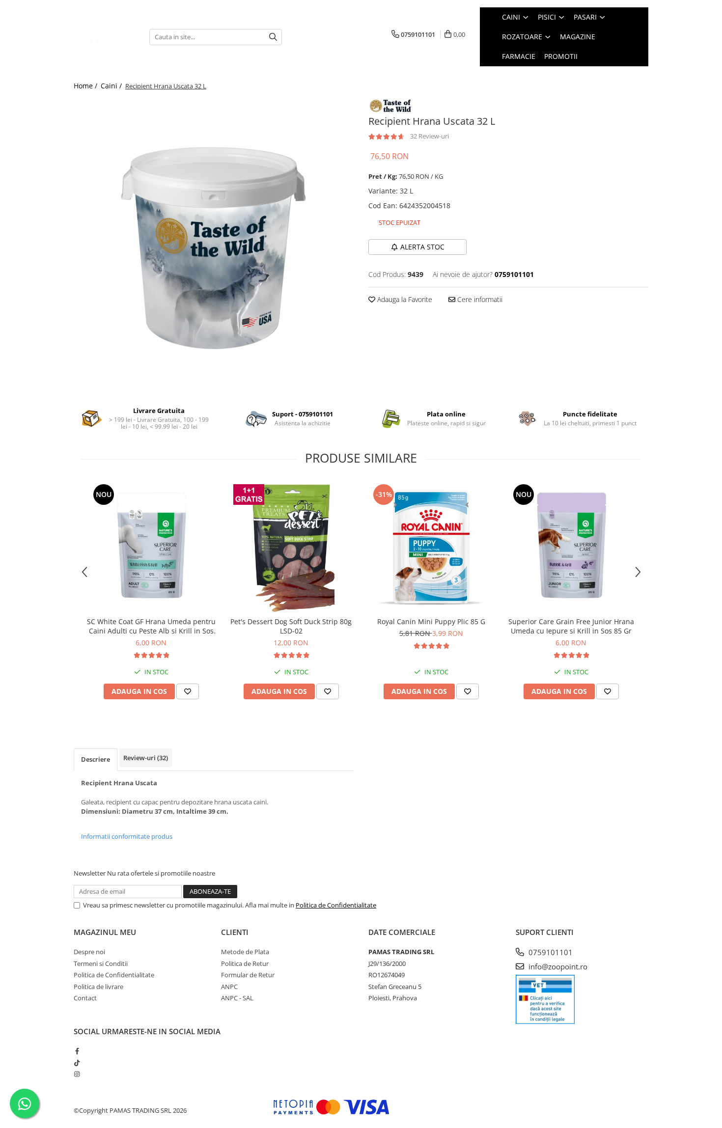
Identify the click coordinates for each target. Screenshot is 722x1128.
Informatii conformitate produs (126, 836)
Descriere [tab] (95, 759)
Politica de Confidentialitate (336, 905)
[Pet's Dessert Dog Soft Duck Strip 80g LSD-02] (291, 547)
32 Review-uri (429, 136)
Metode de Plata (245, 951)
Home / (86, 85)
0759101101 (550, 952)
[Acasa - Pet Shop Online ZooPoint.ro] (104, 37)
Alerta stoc (422, 246)
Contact (85, 997)
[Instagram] (77, 1074)
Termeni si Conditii (101, 963)
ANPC (229, 986)
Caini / (112, 85)
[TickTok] (77, 1062)
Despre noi (89, 951)
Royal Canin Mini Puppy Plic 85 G (431, 621)
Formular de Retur (248, 974)
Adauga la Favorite (403, 299)
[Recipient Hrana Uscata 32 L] (214, 245)
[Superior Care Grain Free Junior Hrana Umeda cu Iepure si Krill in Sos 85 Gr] (571, 547)
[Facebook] (77, 1050)
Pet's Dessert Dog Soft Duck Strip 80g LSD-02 (291, 626)
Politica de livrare (98, 986)
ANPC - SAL (237, 997)
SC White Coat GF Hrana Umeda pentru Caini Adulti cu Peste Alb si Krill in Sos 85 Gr (151, 626)
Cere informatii (478, 299)
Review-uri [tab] (145, 757)
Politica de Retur (245, 963)
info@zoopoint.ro (557, 966)
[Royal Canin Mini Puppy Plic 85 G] (431, 547)
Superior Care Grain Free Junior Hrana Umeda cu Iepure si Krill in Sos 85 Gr (571, 626)
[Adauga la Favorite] (187, 691)
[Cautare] (273, 37)
